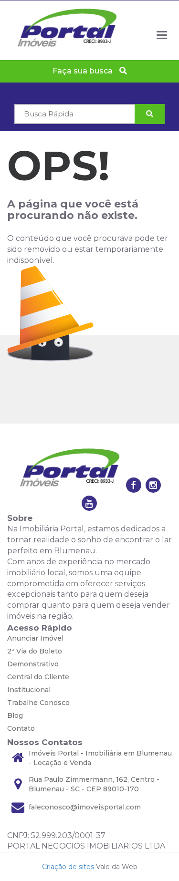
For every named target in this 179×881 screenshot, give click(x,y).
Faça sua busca (84, 70)
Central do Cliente (38, 677)
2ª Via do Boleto (34, 651)
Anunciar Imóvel (35, 638)
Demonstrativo (33, 664)
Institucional (29, 689)
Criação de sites (68, 866)
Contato (21, 728)
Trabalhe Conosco (38, 702)
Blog (15, 715)
